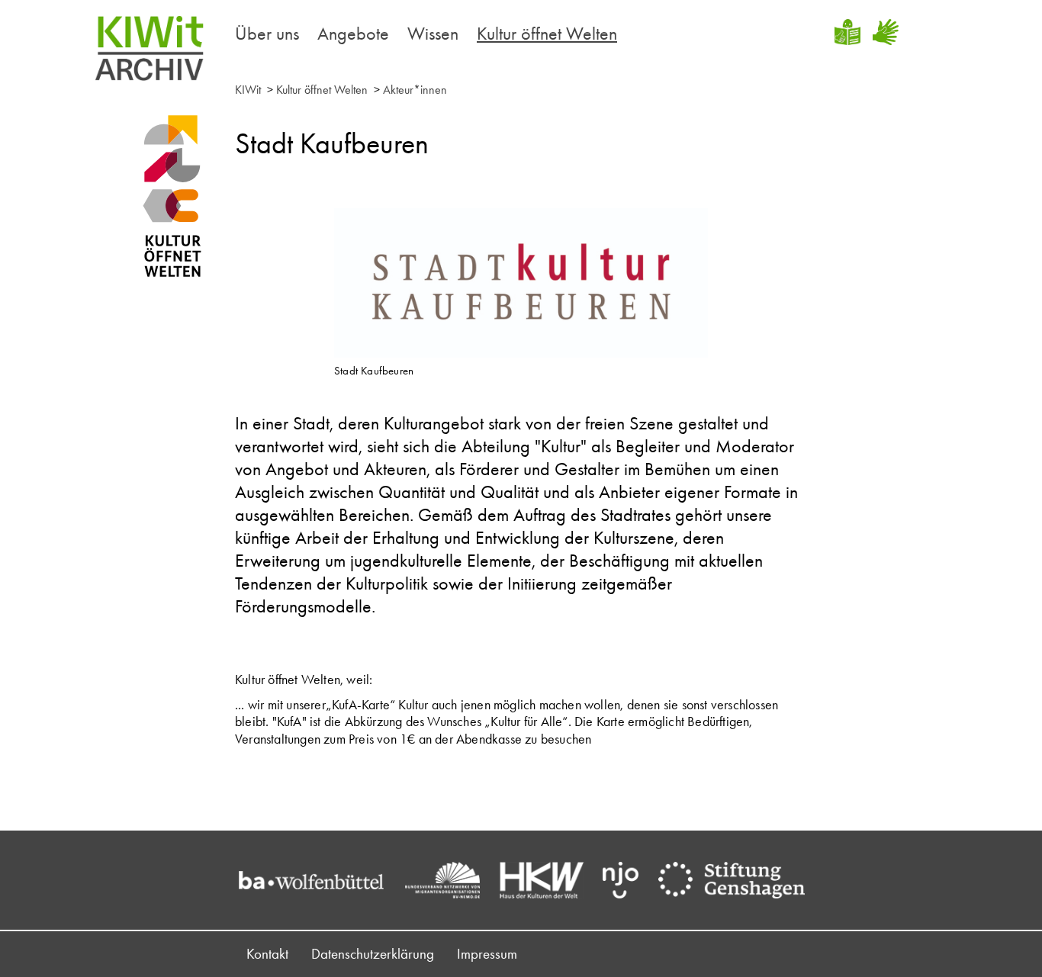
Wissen (432, 33)
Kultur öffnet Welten (547, 33)
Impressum (487, 953)
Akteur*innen (415, 90)
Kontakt (267, 953)
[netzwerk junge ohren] (628, 880)
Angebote (353, 33)
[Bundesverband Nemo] (450, 880)
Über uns (267, 33)
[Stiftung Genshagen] (739, 880)
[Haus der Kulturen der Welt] (549, 880)
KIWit (248, 90)
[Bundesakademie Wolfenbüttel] (319, 880)
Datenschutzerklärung (372, 953)
